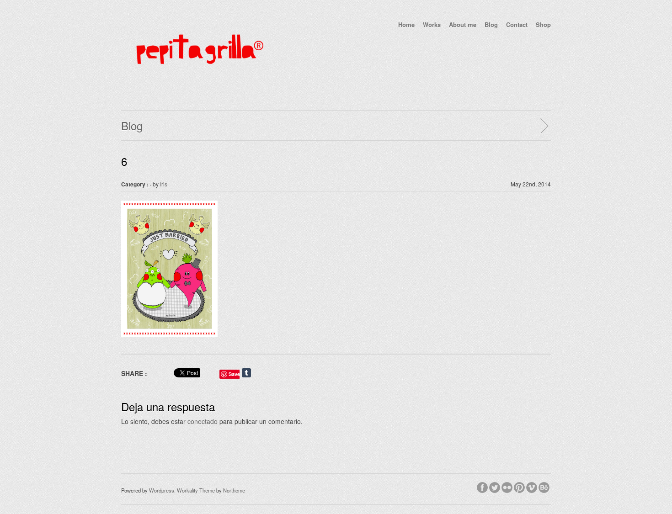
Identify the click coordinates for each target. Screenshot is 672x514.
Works (432, 24)
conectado (202, 421)
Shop (543, 24)
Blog (491, 24)
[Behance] (545, 486)
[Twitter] (495, 486)
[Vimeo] (532, 486)
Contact (517, 24)
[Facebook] (483, 486)
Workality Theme (196, 490)
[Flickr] (507, 486)
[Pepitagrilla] (199, 85)
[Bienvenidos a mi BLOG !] (544, 125)
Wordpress (161, 490)
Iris (163, 184)
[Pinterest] (520, 486)
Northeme (234, 490)
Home (406, 24)
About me (462, 24)
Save (234, 374)
